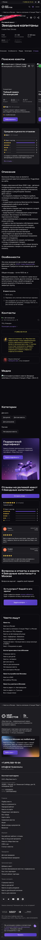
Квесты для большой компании (12, 890)
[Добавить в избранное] (34, 17)
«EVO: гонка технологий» (25, 264)
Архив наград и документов (11, 825)
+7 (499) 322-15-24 (11, 763)
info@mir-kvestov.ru (12, 767)
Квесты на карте (7, 809)
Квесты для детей (8, 885)
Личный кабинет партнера (10, 874)
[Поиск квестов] (29, 7)
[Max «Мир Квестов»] (23, 899)
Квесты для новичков (9, 893)
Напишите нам (13, 361)
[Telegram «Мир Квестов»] (8, 899)
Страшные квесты (8, 882)
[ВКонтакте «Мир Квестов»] (4, 899)
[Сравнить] (31, 17)
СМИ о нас (5, 844)
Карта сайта (6, 817)
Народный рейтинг (8, 807)
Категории (28, 51)
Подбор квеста (7, 801)
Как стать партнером (9, 871)
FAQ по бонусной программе (11, 839)
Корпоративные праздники (11, 858)
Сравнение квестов (8, 820)
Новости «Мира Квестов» (10, 841)
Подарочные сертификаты (10, 812)
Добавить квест (7, 866)
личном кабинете (26, 594)
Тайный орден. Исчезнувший (11, 93)
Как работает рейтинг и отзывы (12, 836)
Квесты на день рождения (10, 888)
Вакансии (5, 828)
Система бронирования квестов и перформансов (18, 869)
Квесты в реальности (9, 804)
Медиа (21, 51)
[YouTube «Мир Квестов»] (13, 899)
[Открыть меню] (37, 7)
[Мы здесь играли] (27, 17)
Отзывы (36, 51)
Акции (4, 822)
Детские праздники (8, 855)
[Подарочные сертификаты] (33, 7)
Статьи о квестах (7, 847)
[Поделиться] (38, 17)
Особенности (12, 51)
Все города (5, 815)
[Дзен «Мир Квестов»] (18, 899)
